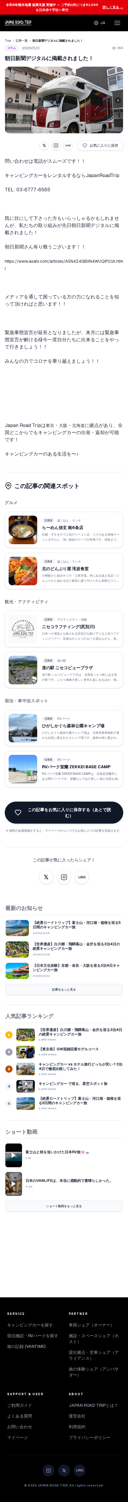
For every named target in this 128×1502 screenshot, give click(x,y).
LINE (68, 145)
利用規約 (77, 1426)
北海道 (78, 425)
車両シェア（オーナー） (92, 1325)
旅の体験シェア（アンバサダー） (94, 1372)
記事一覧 (22, 41)
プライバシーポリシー (89, 1437)
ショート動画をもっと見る (64, 1206)
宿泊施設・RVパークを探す (32, 1335)
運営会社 (77, 1416)
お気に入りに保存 (104, 145)
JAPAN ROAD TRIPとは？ (93, 1405)
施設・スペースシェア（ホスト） (94, 1338)
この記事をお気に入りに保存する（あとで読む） (69, 812)
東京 (50, 425)
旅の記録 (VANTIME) (26, 1346)
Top (8, 41)
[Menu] (117, 23)
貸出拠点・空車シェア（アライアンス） (94, 1355)
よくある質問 (19, 1416)
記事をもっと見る (64, 989)
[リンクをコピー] (56, 145)
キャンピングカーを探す (30, 1325)
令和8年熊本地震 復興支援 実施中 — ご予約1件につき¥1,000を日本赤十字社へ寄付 (64, 7)
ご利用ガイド (19, 1405)
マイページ (17, 1437)
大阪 (63, 425)
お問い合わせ (19, 1426)
